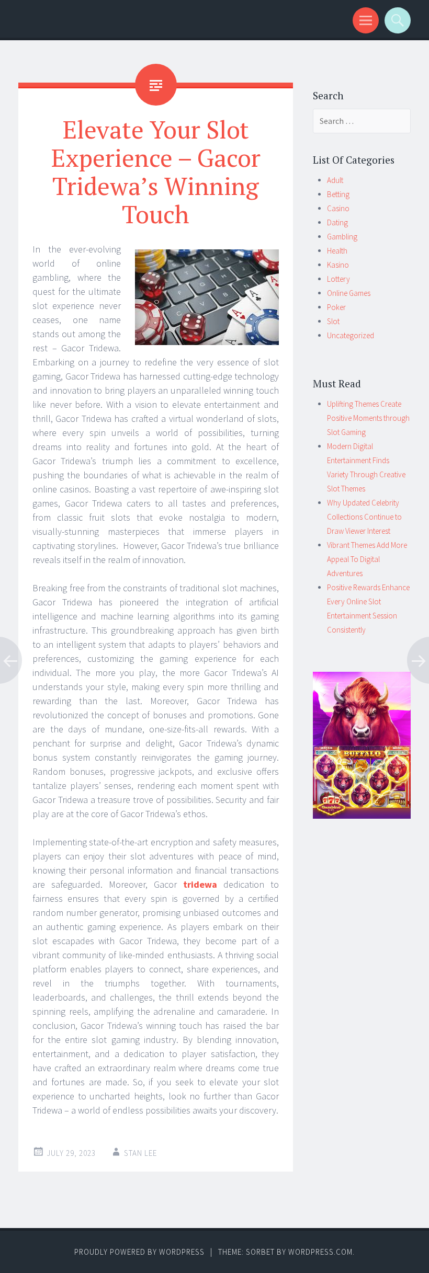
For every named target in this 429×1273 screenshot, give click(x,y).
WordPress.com (320, 1252)
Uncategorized (350, 335)
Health (337, 251)
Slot (333, 321)
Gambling (342, 237)
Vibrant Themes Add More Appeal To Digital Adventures (367, 559)
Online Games (348, 293)
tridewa (200, 884)
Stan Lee (140, 1153)
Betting (338, 194)
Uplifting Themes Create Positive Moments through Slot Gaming (368, 418)
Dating (337, 222)
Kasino (338, 265)
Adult (335, 180)
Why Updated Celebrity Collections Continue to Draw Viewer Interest (364, 517)
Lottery (338, 279)
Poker (336, 307)
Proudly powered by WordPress (139, 1252)
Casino (338, 208)
